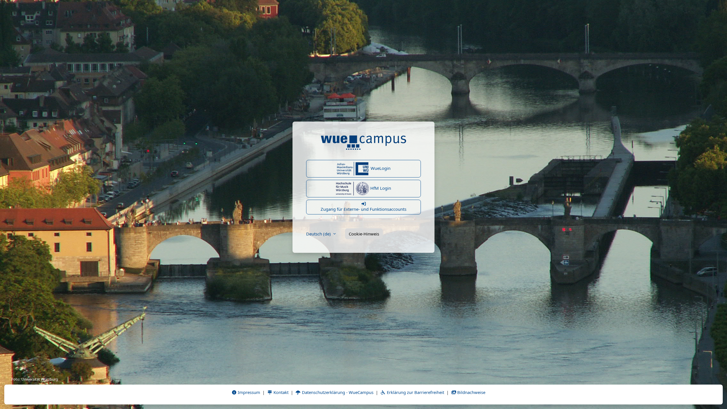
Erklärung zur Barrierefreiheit (415, 392)
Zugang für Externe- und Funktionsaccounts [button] (363, 209)
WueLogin (379, 168)
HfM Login (380, 188)
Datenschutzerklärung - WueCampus (337, 392)
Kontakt (280, 392)
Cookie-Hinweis (364, 234)
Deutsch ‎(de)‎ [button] (319, 234)
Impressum (248, 392)
